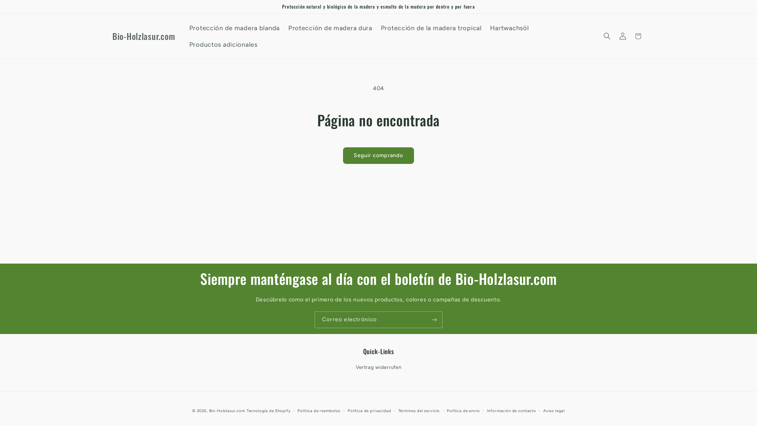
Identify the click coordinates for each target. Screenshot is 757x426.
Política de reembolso (319, 410)
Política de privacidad (369, 410)
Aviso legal (554, 410)
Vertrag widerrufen (379, 367)
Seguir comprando (378, 155)
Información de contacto (511, 410)
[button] (607, 36)
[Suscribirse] (434, 320)
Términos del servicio (419, 410)
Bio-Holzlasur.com (227, 410)
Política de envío (463, 410)
